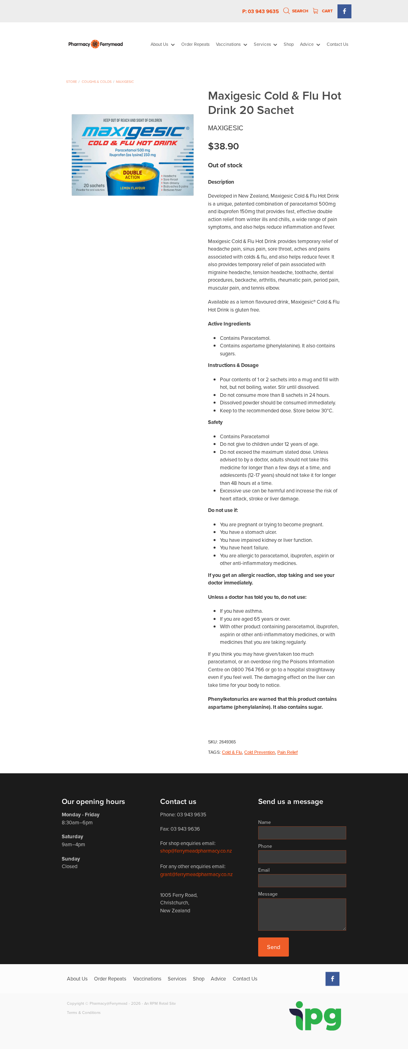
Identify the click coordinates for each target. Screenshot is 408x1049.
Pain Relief (287, 752)
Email (264, 870)
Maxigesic (125, 81)
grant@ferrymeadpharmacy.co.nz (196, 874)
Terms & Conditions (84, 1012)
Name (264, 822)
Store (71, 81)
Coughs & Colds (97, 81)
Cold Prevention (259, 752)
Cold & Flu (232, 752)
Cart (327, 11)
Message (268, 894)
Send (273, 947)
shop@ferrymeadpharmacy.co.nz (196, 850)
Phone (265, 846)
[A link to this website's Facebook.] (344, 11)
